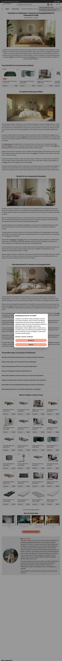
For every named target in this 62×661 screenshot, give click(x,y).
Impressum (23, 336)
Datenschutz (18, 336)
